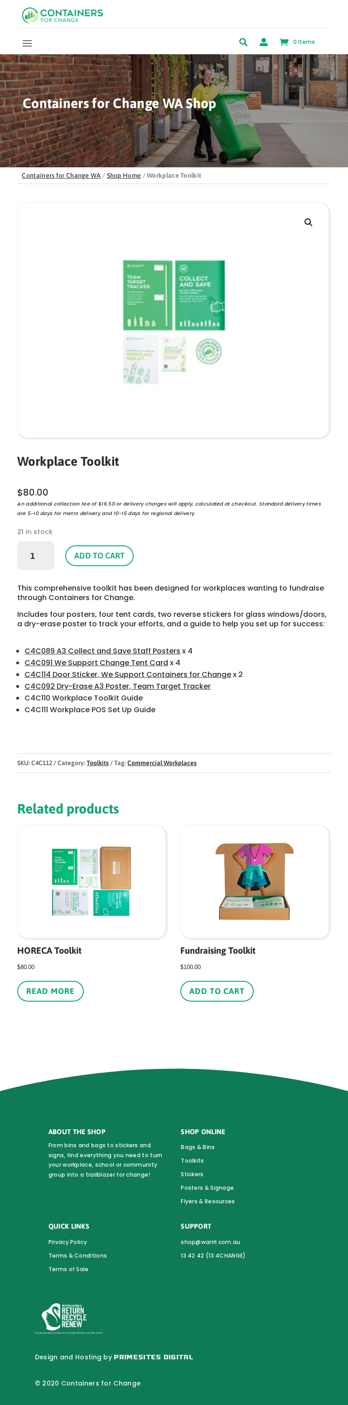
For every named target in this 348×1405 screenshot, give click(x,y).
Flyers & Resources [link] (208, 1201)
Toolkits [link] (98, 762)
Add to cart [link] (217, 991)
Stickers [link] (192, 1174)
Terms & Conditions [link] (77, 1255)
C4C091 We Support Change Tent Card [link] (96, 663)
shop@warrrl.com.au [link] (210, 1242)
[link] (62, 21)
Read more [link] (50, 991)
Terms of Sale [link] (68, 1269)
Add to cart (99, 555)
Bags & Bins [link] (198, 1147)
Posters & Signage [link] (207, 1188)
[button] (27, 43)
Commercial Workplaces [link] (162, 762)
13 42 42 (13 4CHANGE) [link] (213, 1255)
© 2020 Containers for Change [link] (87, 1383)
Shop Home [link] (124, 175)
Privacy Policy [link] (67, 1242)
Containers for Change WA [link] (61, 175)
